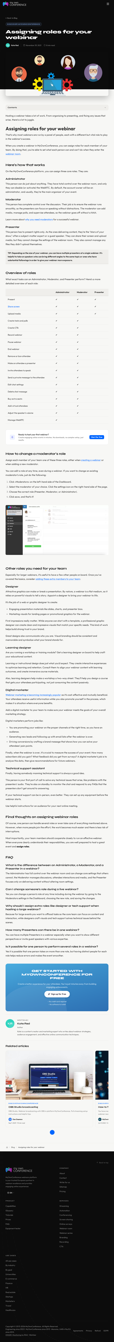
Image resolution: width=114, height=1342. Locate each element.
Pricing (62, 1191)
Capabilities (11, 1206)
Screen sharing (66, 1219)
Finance (9, 1283)
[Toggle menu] (108, 4)
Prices (8, 1219)
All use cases (11, 1261)
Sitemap (63, 1187)
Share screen (14, 306)
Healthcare (10, 1310)
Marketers (10, 1301)
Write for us (65, 1182)
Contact (63, 1178)
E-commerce (11, 1278)
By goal (9, 1270)
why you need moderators (39, 219)
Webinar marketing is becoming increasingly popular (33, 694)
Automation (65, 1210)
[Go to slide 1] (52, 1132)
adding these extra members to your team (58, 578)
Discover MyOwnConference (23, 24)
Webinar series (66, 1233)
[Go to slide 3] (62, 1132)
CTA (61, 1246)
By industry (10, 1265)
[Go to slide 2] (57, 1132)
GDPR (105, 1331)
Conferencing (66, 1215)
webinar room (13, 153)
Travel (8, 1305)
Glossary (9, 1210)
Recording (64, 1242)
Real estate (10, 1292)
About (62, 1173)
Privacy (89, 1331)
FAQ (7, 1224)
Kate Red (15, 45)
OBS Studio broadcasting (23, 1107)
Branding (64, 1237)
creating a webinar (91, 460)
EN (11, 1193)
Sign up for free (58, 994)
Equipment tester (13, 1228)
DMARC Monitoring (13, 1335)
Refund (98, 1331)
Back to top (103, 1162)
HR (7, 1287)
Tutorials (9, 1215)
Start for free (96, 437)
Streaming (64, 1206)
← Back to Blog (11, 18)
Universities (11, 1274)
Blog (13, 1147)
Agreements (78, 1331)
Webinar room (66, 1228)
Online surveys (66, 1224)
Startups (9, 1296)
